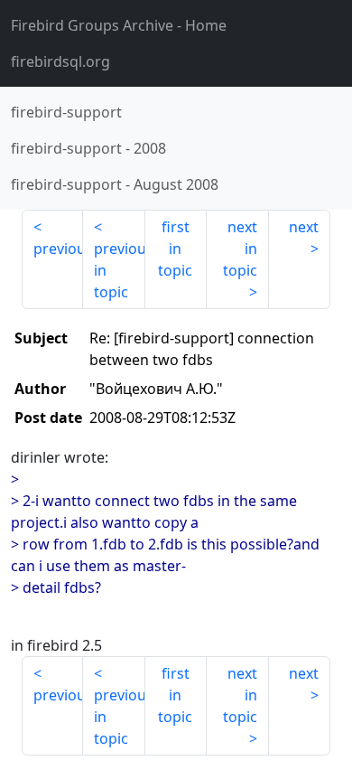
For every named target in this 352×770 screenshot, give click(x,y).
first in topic (175, 248)
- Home (119, 25)
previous (58, 248)
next (304, 227)
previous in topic (119, 270)
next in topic (240, 248)
